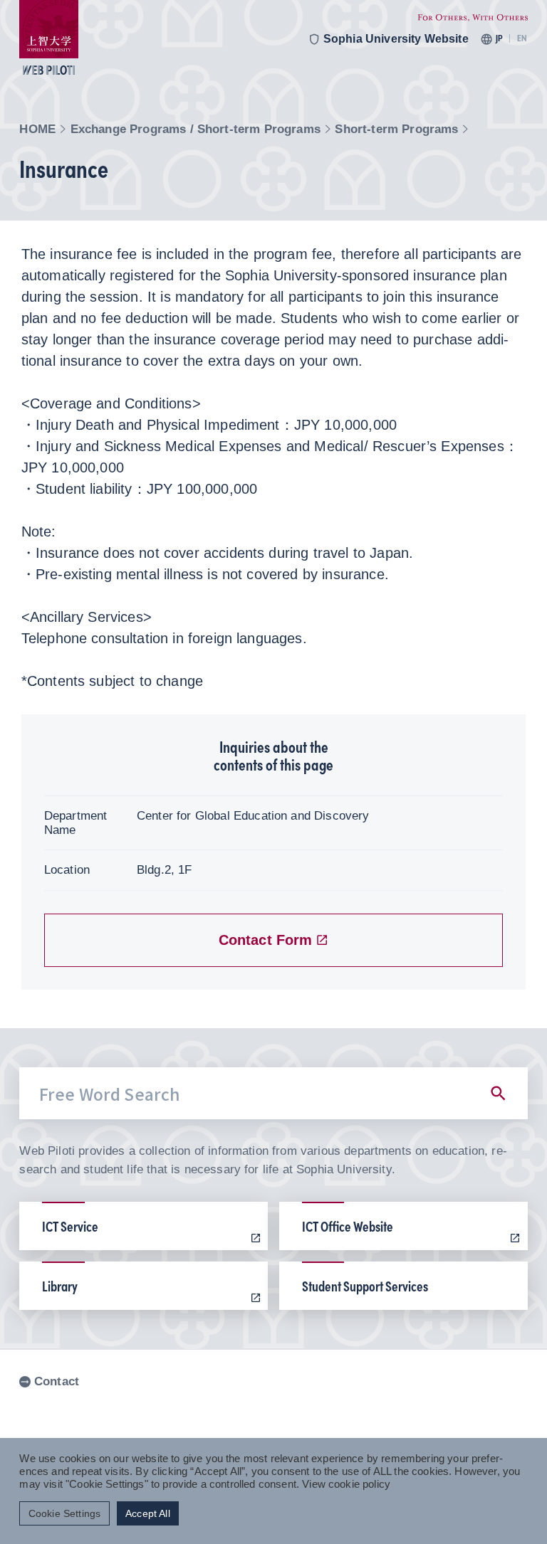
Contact (56, 1381)
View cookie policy (346, 1484)
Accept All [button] (147, 1513)
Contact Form (266, 940)
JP (499, 38)
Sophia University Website (396, 39)
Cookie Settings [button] (64, 1513)
